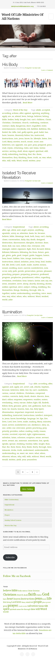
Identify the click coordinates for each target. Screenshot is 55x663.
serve (19, 283)
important (19, 412)
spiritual (39, 151)
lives (4, 421)
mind (28, 602)
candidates (42, 390)
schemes (21, 437)
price (49, 145)
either (23, 246)
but (28, 119)
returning (18, 148)
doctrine (39, 242)
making (32, 421)
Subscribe (10, 557)
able (35, 383)
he (9, 409)
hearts (14, 409)
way (8, 296)
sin (16, 440)
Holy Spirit (39, 409)
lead (43, 261)
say (46, 280)
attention (24, 233)
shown (48, 283)
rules (26, 148)
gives (24, 406)
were (31, 453)
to (43, 290)
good (36, 132)
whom (13, 456)
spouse (12, 444)
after (21, 113)
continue (44, 122)
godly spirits (27, 132)
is (3, 418)
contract (5, 126)
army (13, 233)
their (13, 447)
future (41, 252)
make (29, 264)
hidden (16, 258)
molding (13, 268)
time (49, 447)
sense (38, 437)
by (31, 390)
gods (14, 255)
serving (13, 151)
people (38, 602)
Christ (48, 119)
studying (21, 444)
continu (5, 396)
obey (44, 425)
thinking (22, 157)
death (33, 239)
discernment (19, 242)
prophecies (16, 277)
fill (39, 402)
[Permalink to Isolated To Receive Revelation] (27, 196)
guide (31, 255)
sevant (11, 440)
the (34, 154)
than (48, 444)
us (40, 157)
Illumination (12, 311)
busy (37, 236)
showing (40, 283)
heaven (11, 135)
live (49, 138)
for (10, 132)
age (8, 230)
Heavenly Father (22, 135)
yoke (10, 299)
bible (4, 119)
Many (9, 141)
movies (16, 141)
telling (34, 287)
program (6, 277)
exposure (22, 249)
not (13, 145)
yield (18, 459)
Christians (16, 122)
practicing (37, 428)
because (5, 390)
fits (49, 129)
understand (28, 450)
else (29, 246)
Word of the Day (20, 110)
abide (38, 110)
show (25, 151)
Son (40, 440)
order (9, 428)
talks (35, 444)
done (46, 242)
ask (31, 387)
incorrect (39, 412)
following (24, 252)
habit (41, 132)
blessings (19, 236)
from (34, 252)
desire (33, 396)
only (10, 271)
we (26, 453)
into (16, 138)
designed (41, 239)
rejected (22, 434)
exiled (13, 249)
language (31, 418)
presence (35, 274)
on (48, 425)
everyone (36, 246)
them (39, 154)
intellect (39, 415)
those (29, 157)
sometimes (33, 440)
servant (45, 437)
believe (5, 236)
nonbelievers (37, 268)
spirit (6, 609)
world (25, 160)
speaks (5, 444)
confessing (34, 122)
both (32, 236)
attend (18, 116)
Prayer (7, 515)
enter (44, 126)
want (49, 293)
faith (32, 594)
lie (31, 138)
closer (4, 239)
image (28, 258)
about (36, 227)
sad (31, 148)
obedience (36, 425)
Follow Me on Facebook (15, 568)
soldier (5, 287)
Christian (6, 122)
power (28, 428)
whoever (6, 456)
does (47, 396)
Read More (27, 102)
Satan (36, 148)
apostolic (6, 233)
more (20, 268)
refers (37, 277)
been (24, 116)
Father (29, 402)
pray (35, 145)
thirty (35, 447)
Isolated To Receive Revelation (19, 175)
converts (14, 396)
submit (18, 609)
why (19, 456)
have (4, 135)
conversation (14, 239)
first (34, 249)
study (4, 154)
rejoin (10, 148)
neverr (11, 425)
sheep (25, 283)
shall (19, 151)
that (30, 154)
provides (14, 431)
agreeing (36, 113)
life (7, 264)
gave (47, 252)
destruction (7, 242)
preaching (6, 274)
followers (14, 252)
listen (44, 138)
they (15, 157)
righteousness (38, 434)
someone (23, 440)
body (17, 119)
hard (44, 406)
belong (45, 116)
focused (40, 249)
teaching (23, 154)
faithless (43, 129)
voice (43, 293)
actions (15, 113)
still (46, 151)
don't (28, 126)
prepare (16, 274)
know (27, 138)
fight (29, 249)
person (40, 271)
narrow (27, 268)
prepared (42, 145)
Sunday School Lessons (13, 520)
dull (9, 246)
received (13, 434)
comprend (40, 393)
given (8, 255)
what (49, 157)
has (46, 132)
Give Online (27, 489)
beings (30, 116)
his (32, 135)
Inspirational (19, 227)
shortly (32, 283)
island (17, 261)
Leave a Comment (47, 70)
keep (37, 261)
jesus (21, 138)
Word (19, 160)
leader (48, 261)
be (36, 233)
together (5, 293)
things (16, 290)
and (18, 230)
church (25, 122)
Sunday (29, 444)
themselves (7, 157)
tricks (13, 450)
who (4, 160)
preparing (25, 274)
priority (5, 431)
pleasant (48, 271)
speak (46, 440)
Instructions (7, 138)
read (4, 148)
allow (13, 230)
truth (35, 157)
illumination (8, 412)
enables (37, 399)
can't (33, 119)
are (9, 116)
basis (31, 233)
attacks (37, 387)
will (8, 160)
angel (23, 230)
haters (46, 255)
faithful (34, 129)
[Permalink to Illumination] (27, 341)
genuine (17, 406)
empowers (28, 399)
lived (12, 264)
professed (44, 274)
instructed (39, 135)
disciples (30, 242)
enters (44, 399)
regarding (45, 277)
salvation (6, 437)
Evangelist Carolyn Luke (33, 68)
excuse (23, 402)
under (13, 293)
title (39, 290)
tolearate (6, 450)
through (33, 290)
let (38, 418)
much (23, 141)
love (14, 421)
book (27, 236)
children (40, 119)
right (29, 434)
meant (5, 268)
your (38, 160)
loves (19, 421)
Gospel (25, 255)
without (31, 296)
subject (27, 287)
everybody (21, 129)
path (15, 271)
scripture (30, 437)
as (13, 116)
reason (43, 431)
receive (5, 434)
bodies (11, 119)
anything (45, 113)
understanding (23, 293)
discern (40, 396)
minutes (47, 421)
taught (42, 444)
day (27, 239)
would (5, 459)
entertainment (8, 129)
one (4, 428)
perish (21, 271)
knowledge (21, 418)
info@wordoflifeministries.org (22, 6)
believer (37, 116)
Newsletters (9, 510)
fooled (5, 132)
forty (11, 406)
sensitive (12, 283)
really (35, 431)
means (43, 264)
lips (41, 418)
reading (28, 431)
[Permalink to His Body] (27, 82)
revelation (6, 280)
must (36, 141)
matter (36, 264)
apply (4, 116)
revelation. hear (19, 280)
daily (12, 126)
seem (4, 283)
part (30, 145)
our (25, 145)
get (3, 255)
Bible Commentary (12, 499)
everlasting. (7, 402)
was (44, 157)
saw (42, 280)
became (41, 233)
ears (18, 246)
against (27, 113)
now (46, 268)
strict (20, 287)
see (50, 280)
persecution (30, 271)
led (3, 264)
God (19, 132)
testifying (42, 287)
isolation (25, 261)
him (22, 258)
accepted (46, 110)
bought (23, 119)
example (6, 249)
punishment (28, 277)
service (5, 151)
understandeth (41, 450)
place (44, 602)
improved (29, 412)
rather (21, 431)
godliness (36, 406)
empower (18, 399)
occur (4, 271)
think (29, 447)
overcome (20, 428)
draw (4, 246)
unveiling (35, 293)
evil (28, 129)
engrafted (36, 126)
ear (13, 246)
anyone (31, 230)
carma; (5, 393)
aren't (26, 387)
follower (5, 252)
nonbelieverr (20, 425)
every (16, 402)
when (19, 296)
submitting (13, 154)
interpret (48, 415)
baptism (45, 387)
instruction (37, 258)
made (23, 264)
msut (4, 425)
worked (45, 296)
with (14, 160)
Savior (42, 148)
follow (47, 249)
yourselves (32, 459)
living (9, 602)
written (32, 160)
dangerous (20, 126)
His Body (10, 64)
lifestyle (37, 138)
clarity (48, 236)
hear (4, 258)
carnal (12, 393)
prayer (13, 605)
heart (9, 258)
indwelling (7, 415)
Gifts (14, 132)
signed (32, 151)
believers (14, 390)
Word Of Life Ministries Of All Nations (22, 16)
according (6, 113)
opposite (19, 145)
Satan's (31, 280)
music (30, 141)
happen (38, 255)
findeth (45, 402)
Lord (4, 141)
